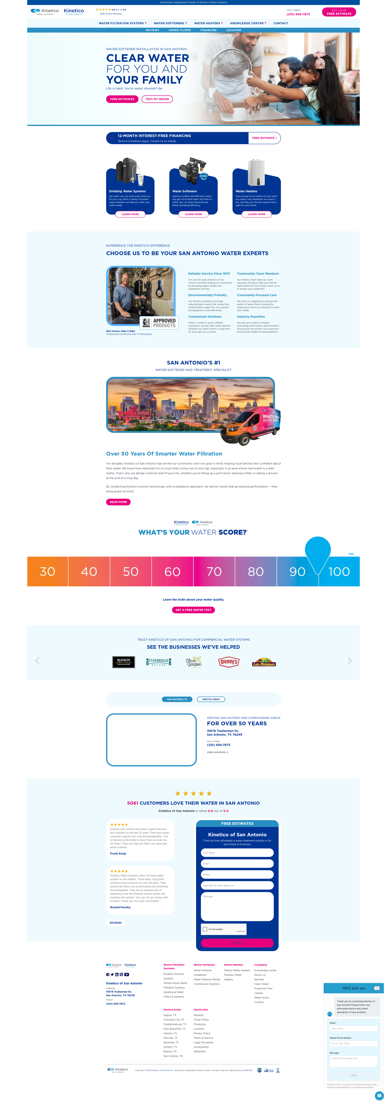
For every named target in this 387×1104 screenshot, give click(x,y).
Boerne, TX (170, 1051)
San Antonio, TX (173, 1056)
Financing (209, 30)
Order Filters (180, 30)
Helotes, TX (170, 1033)
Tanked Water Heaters (237, 970)
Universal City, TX (174, 1019)
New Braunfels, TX (175, 1028)
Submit (237, 943)
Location (233, 30)
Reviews (152, 30)
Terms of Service (203, 1038)
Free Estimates (122, 99)
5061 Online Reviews (111, 13)
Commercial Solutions (207, 984)
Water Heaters (207, 23)
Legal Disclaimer (203, 1042)
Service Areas (211, 699)
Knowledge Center (247, 23)
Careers (258, 993)
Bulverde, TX (171, 1042)
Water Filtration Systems (121, 23)
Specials (259, 979)
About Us (260, 975)
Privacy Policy (202, 1033)
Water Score (261, 997)
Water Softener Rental (207, 979)
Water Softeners (169, 23)
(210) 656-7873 (218, 745)
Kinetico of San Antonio (162, 1070)
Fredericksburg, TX (175, 1024)
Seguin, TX (170, 1015)
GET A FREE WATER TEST (193, 610)
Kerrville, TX (171, 1038)
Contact (281, 23)
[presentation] (224, 929)
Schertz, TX (170, 1047)
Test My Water (157, 99)
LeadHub (247, 1070)
